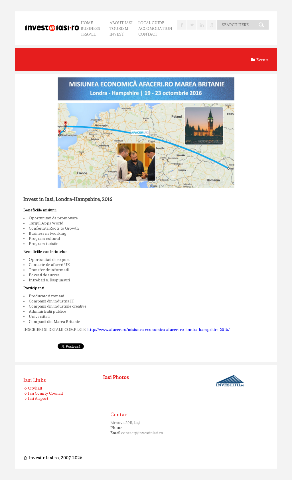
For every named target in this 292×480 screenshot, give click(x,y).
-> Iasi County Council (43, 393)
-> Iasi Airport (35, 398)
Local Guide (151, 22)
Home (87, 22)
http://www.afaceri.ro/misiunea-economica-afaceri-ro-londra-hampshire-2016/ (158, 329)
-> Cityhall (32, 388)
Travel (88, 34)
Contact (147, 34)
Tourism (119, 28)
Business (90, 28)
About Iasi (121, 22)
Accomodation (155, 28)
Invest (117, 34)
